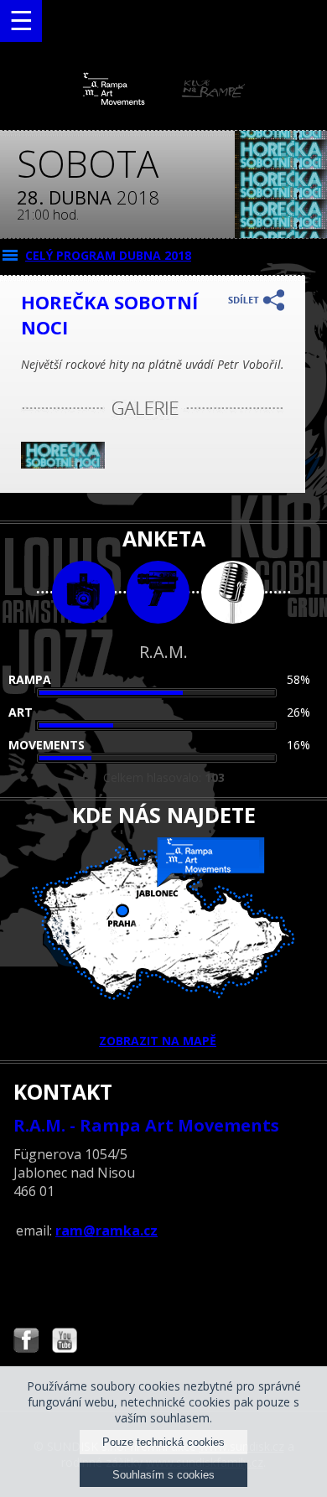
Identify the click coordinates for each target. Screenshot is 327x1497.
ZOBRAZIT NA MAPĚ (157, 1041)
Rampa (29, 679)
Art (20, 712)
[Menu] (21, 21)
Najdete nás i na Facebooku (26, 1342)
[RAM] (164, 101)
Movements (46, 745)
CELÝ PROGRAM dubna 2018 (108, 255)
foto (83, 592)
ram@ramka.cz (106, 1230)
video (158, 592)
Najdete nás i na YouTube (64, 1342)
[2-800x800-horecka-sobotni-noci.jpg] (63, 464)
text (232, 592)
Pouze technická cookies (163, 1442)
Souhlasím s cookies (163, 1475)
